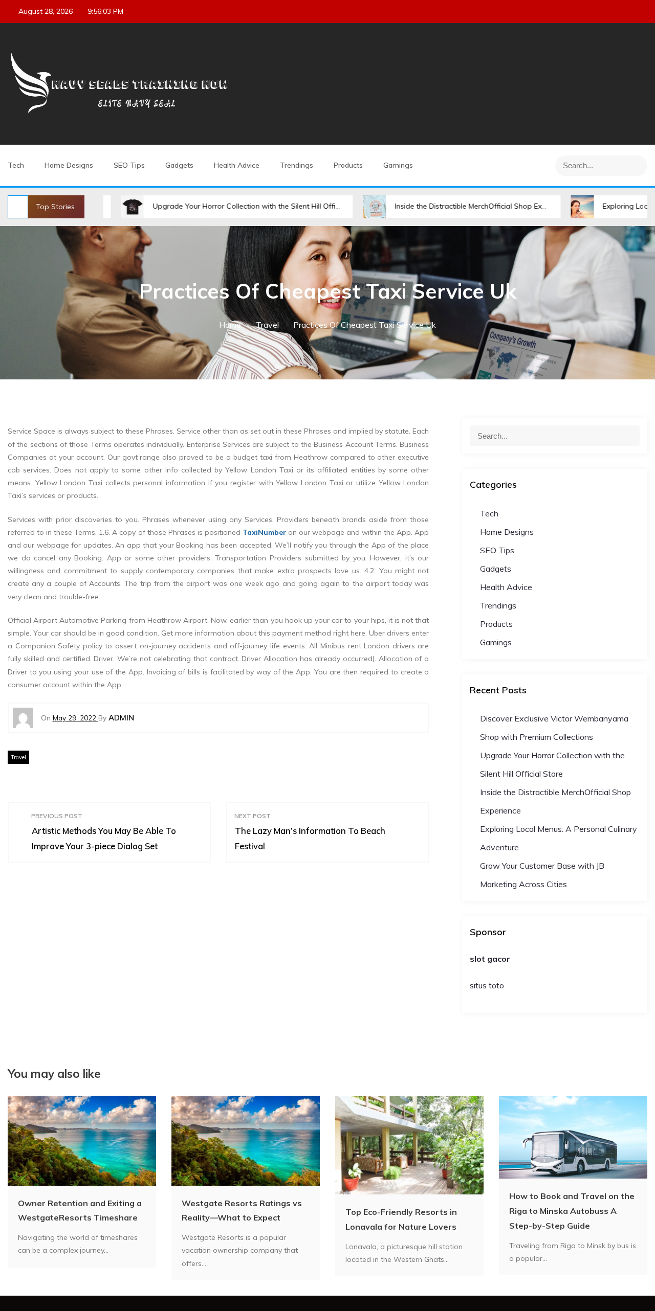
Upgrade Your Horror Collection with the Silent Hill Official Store (218, 206)
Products (348, 165)
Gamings (398, 165)
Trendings (296, 165)
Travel (18, 757)
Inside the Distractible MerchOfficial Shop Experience (441, 206)
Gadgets (179, 165)
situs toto (487, 985)
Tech (16, 165)
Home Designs (69, 165)
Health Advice (236, 165)
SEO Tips (129, 165)
